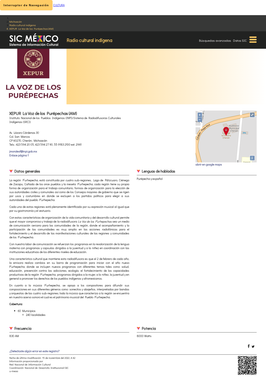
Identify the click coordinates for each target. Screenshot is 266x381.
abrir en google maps (209, 164)
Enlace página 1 (19, 155)
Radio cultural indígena (22, 25)
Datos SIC (240, 40)
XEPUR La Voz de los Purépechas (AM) (31, 28)
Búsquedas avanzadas (215, 40)
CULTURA (59, 5)
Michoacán (15, 21)
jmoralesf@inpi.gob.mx (23, 151)
